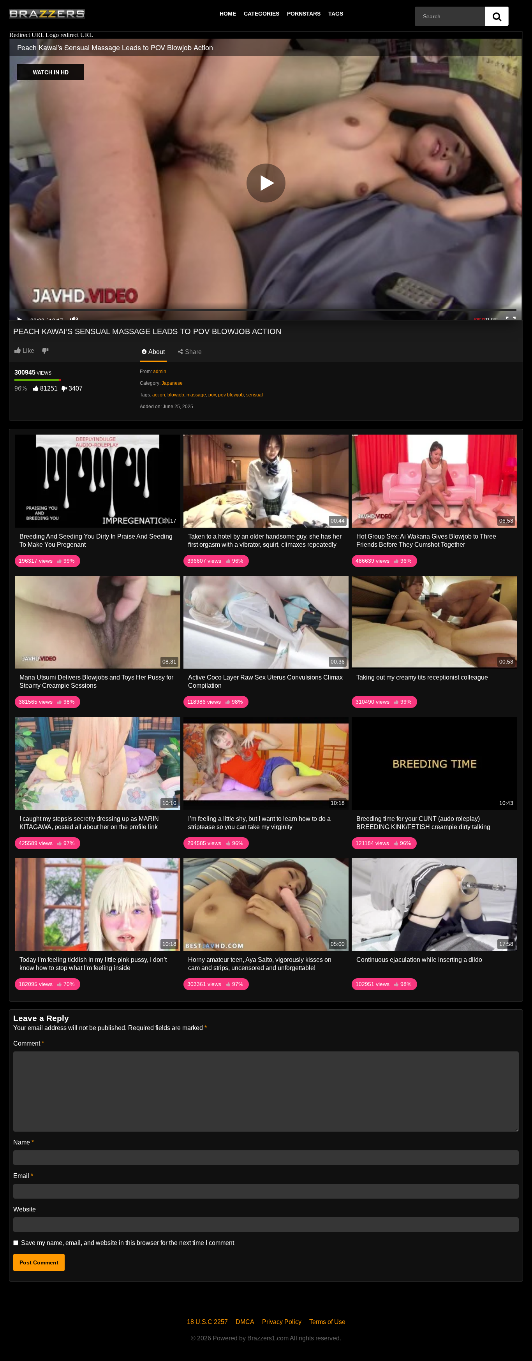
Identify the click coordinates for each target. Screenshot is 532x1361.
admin (159, 371)
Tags (335, 14)
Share (192, 352)
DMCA (245, 1322)
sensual (254, 395)
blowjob (175, 395)
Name (23, 1142)
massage (196, 395)
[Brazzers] (63, 13)
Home (228, 14)
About (156, 352)
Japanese (172, 383)
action (158, 395)
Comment (28, 1043)
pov (212, 395)
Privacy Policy (281, 1322)
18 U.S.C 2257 (207, 1322)
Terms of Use (327, 1322)
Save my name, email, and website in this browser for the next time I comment (127, 1243)
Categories (261, 14)
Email (23, 1176)
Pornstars (304, 14)
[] (497, 16)
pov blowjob (231, 395)
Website (24, 1209)
